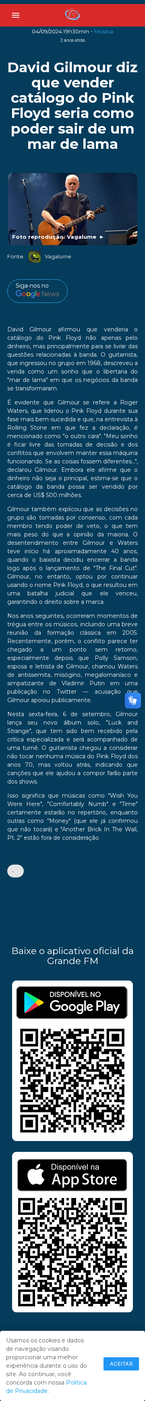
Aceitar (121, 1363)
